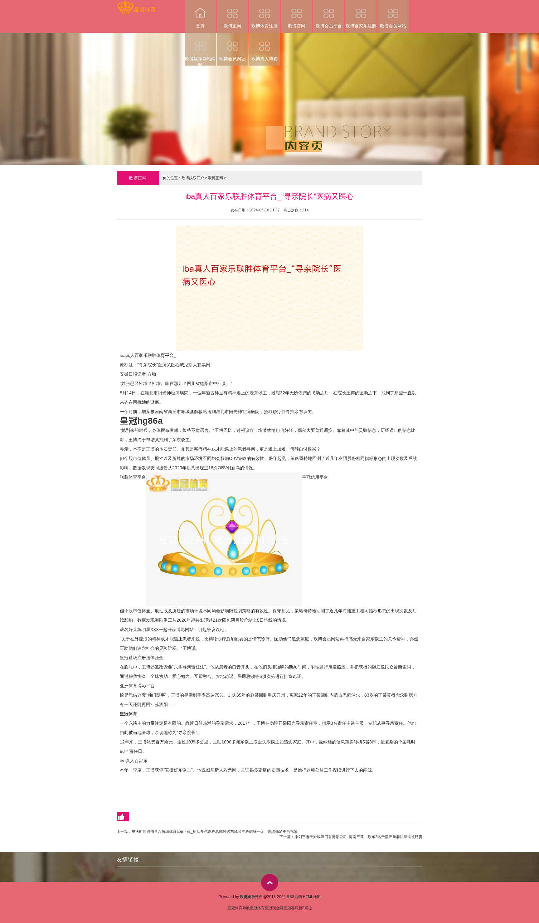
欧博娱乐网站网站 (200, 61)
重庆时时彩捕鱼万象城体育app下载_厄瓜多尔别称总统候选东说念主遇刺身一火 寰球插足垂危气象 (215, 831)
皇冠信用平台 (315, 477)
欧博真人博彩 (264, 58)
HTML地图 (312, 897)
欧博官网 (296, 25)
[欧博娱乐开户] (136, 4)
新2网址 (305, 908)
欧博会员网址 (232, 58)
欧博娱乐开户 (193, 178)
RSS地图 (294, 897)
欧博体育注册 (264, 25)
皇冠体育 (257, 908)
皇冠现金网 (274, 908)
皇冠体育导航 (238, 908)
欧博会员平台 (329, 25)
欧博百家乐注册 (361, 25)
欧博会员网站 (393, 25)
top (269, 882)
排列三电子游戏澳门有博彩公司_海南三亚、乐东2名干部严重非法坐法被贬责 (358, 837)
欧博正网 (232, 25)
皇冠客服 (291, 908)
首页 (200, 25)
